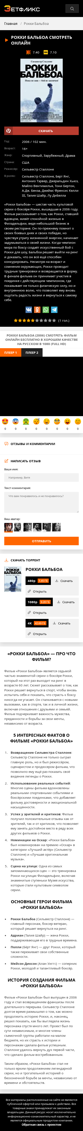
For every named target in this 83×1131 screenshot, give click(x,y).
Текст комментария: (17, 488)
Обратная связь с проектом (41, 1125)
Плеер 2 (32, 352)
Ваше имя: (11, 469)
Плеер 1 (10, 352)
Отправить (41, 541)
